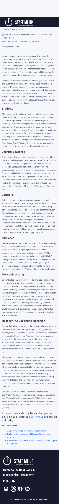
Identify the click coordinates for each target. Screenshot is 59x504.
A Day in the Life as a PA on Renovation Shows (26, 431)
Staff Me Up (36, 416)
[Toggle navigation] (52, 22)
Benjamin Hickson (9, 392)
